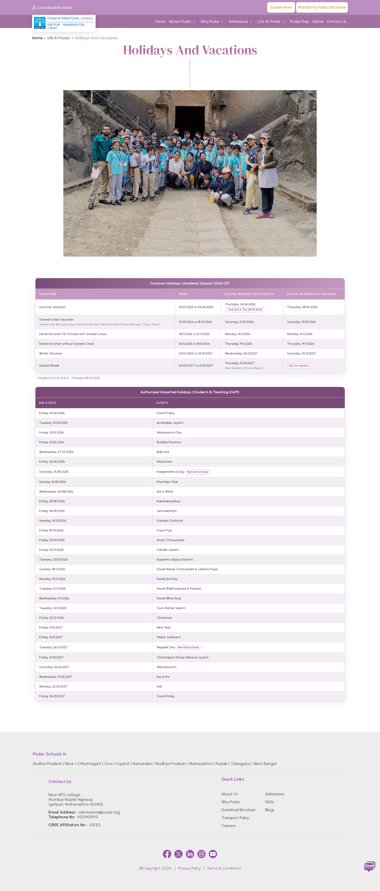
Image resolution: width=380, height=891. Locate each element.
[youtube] (213, 854)
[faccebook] (167, 854)
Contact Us (336, 21)
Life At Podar (268, 21)
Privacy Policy (189, 868)
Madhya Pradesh (170, 763)
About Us (229, 794)
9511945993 (87, 817)
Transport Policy (235, 817)
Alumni (318, 21)
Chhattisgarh (89, 763)
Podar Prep (299, 21)
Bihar (69, 763)
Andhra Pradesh (47, 763)
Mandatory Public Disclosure (322, 7)
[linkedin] (190, 854)
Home (160, 21)
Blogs (270, 809)
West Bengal (265, 763)
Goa (108, 763)
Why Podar (210, 21)
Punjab (222, 763)
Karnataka (142, 763)
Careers (228, 825)
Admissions (238, 21)
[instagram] (201, 854)
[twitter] (178, 854)
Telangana (240, 763)
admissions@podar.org (99, 812)
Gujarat (123, 763)
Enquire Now (281, 7)
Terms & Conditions (224, 868)
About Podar (180, 21)
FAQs (269, 801)
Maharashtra (200, 763)
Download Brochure (55, 7)
